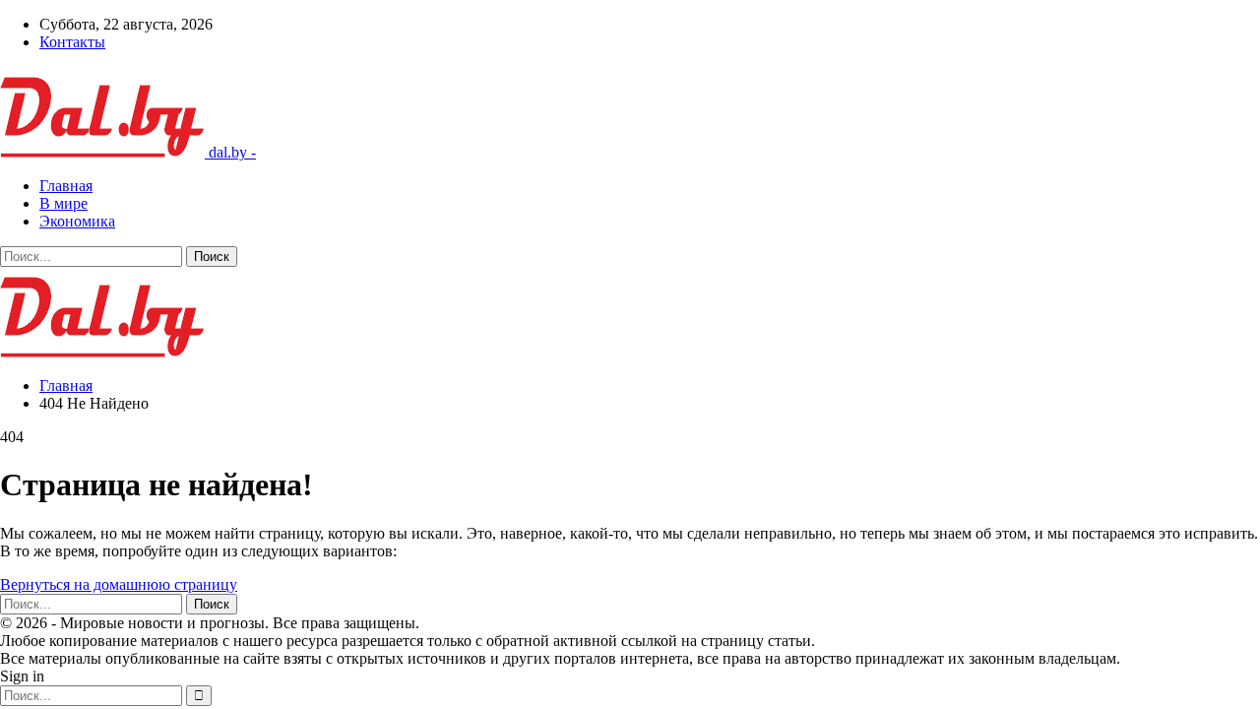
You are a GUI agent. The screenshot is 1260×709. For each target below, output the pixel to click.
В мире (63, 203)
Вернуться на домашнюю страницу (118, 584)
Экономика (77, 221)
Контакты (72, 41)
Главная (66, 185)
